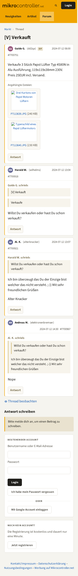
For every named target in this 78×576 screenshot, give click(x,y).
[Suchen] (55, 5)
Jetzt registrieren (22, 545)
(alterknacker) (31, 242)
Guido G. (20, 49)
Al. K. (18, 242)
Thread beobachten (22, 401)
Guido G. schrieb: (18, 185)
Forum (46, 16)
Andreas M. (21, 323)
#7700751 (13, 55)
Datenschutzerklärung (52, 563)
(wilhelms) (35, 170)
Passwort (13, 462)
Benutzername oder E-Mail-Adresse (30, 446)
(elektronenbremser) (42, 323)
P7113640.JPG (18, 145)
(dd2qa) (31, 49)
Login (68, 5)
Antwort (15, 157)
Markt (7, 29)
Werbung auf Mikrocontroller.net (54, 568)
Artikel (31, 16)
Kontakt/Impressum (23, 563)
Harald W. (21, 170)
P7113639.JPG (18, 114)
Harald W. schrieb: (19, 257)
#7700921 (13, 248)
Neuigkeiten (13, 16)
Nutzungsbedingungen (18, 568)
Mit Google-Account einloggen (29, 510)
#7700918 (13, 176)
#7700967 (65, 329)
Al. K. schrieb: (16, 338)
